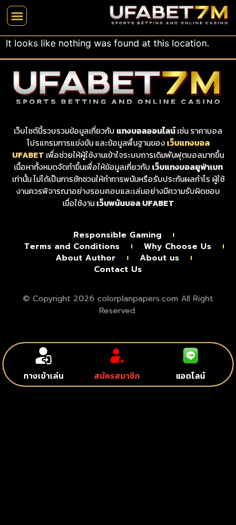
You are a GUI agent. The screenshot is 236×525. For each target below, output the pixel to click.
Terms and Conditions (72, 246)
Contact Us (118, 269)
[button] (17, 16)
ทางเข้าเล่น (43, 376)
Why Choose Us (177, 246)
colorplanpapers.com (137, 299)
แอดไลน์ (190, 376)
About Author (86, 258)
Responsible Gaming (117, 235)
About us (159, 258)
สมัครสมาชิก (117, 376)
